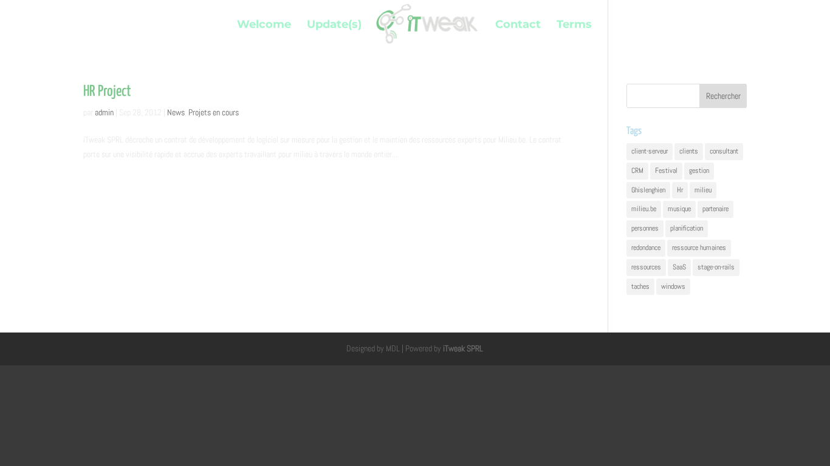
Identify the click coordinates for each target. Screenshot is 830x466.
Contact (518, 25)
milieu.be (643, 209)
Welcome (264, 25)
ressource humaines (699, 247)
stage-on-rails (716, 267)
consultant (724, 151)
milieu (703, 190)
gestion (699, 170)
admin (104, 112)
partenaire (715, 209)
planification (686, 228)
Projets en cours (213, 112)
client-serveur (649, 151)
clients (688, 151)
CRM (637, 170)
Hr (680, 190)
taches (640, 286)
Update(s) (334, 25)
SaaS (679, 267)
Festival (666, 170)
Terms (574, 25)
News (176, 112)
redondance (645, 247)
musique (679, 209)
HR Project (107, 91)
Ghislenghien (648, 190)
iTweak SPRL (463, 348)
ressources (646, 267)
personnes (645, 228)
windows (673, 286)
